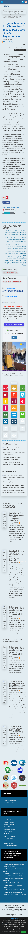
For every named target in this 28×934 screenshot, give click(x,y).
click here (10, 930)
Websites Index (8, 805)
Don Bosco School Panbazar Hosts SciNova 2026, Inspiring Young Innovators (16, 730)
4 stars (11, 210)
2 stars (8, 210)
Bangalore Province (9, 819)
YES (14, 337)
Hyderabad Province (9, 829)
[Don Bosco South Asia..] (25, 1)
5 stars (13, 210)
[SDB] (5, 762)
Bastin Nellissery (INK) (10, 273)
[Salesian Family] (7, 770)
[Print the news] (24, 44)
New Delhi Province (9, 836)
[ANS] (14, 762)
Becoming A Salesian (9, 802)
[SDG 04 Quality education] (7, 197)
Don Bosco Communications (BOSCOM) (15, 894)
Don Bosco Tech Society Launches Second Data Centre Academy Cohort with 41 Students (17, 685)
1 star (6, 210)
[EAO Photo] (5, 785)
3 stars (9, 210)
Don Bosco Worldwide (10, 800)
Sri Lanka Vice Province (10, 845)
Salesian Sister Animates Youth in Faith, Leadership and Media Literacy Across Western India (15, 253)
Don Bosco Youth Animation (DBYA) (14, 864)
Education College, (8, 42)
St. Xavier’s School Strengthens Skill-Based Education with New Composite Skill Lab (16, 611)
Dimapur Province (9, 824)
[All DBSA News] (3, 197)
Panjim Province (8, 838)
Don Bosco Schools (9, 866)
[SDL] (22, 762)
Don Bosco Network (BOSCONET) (13, 892)
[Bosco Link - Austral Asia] (22, 777)
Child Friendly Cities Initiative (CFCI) (14, 873)
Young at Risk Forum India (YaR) (13, 875)
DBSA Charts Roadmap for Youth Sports (17, 257)
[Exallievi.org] (5, 777)
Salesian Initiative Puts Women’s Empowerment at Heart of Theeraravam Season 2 (16, 555)
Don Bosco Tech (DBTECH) (11, 882)
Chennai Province (9, 822)
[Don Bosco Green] (22, 785)
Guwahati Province (9, 826)
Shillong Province (8, 840)
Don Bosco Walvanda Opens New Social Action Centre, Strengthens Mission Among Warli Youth (15, 263)
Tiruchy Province (8, 843)
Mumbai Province (8, 833)
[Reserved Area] (22, 1)
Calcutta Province (8, 831)
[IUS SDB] (14, 785)
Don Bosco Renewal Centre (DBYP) (14, 889)
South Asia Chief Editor (11, 281)
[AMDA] (14, 777)
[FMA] (14, 770)
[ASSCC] (20, 770)
